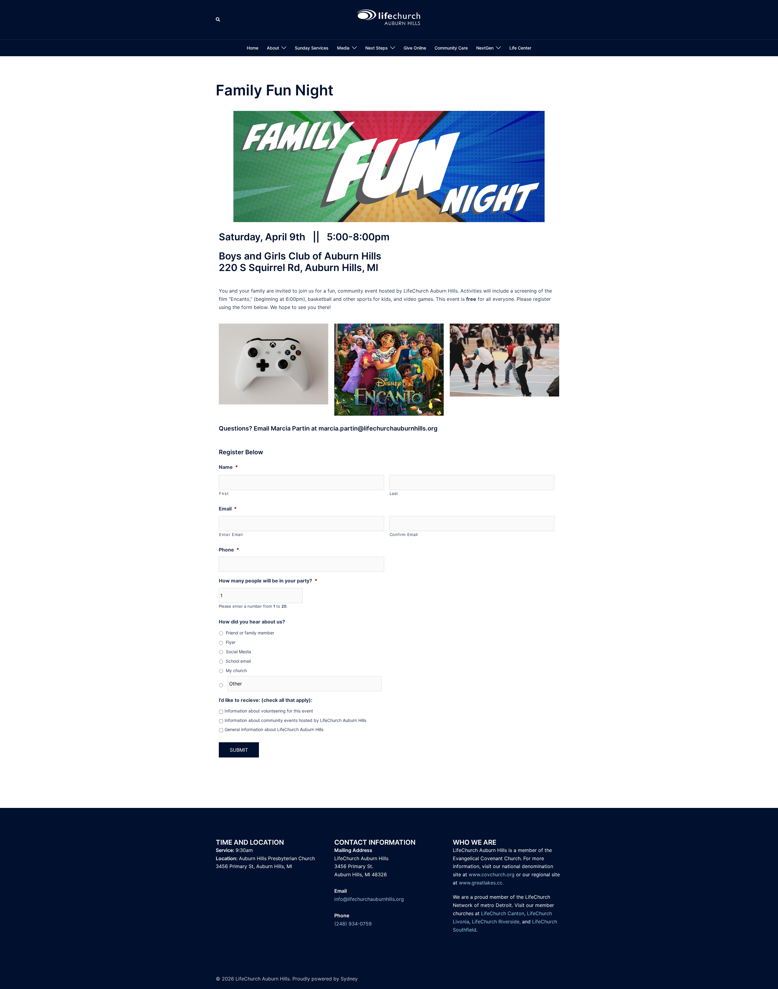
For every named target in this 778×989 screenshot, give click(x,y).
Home (252, 47)
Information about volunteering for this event (269, 710)
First (224, 493)
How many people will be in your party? (268, 581)
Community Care (451, 47)
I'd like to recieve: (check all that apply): (265, 700)
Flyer (231, 642)
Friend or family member (250, 632)
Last (394, 493)
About (273, 47)
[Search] (218, 19)
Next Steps (376, 47)
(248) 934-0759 (353, 924)
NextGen (485, 47)
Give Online (415, 47)
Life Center (520, 47)
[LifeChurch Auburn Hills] (389, 19)
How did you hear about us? (252, 622)
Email (228, 509)
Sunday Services (312, 47)
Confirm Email (404, 534)
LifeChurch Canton (502, 913)
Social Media (238, 651)
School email (238, 661)
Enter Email (231, 534)
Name (228, 467)
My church (236, 670)
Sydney (349, 979)
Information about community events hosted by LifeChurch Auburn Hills (295, 720)
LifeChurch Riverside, (496, 922)
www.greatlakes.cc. (481, 883)
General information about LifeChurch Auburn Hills (274, 729)
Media (343, 47)
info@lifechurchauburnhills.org (369, 899)
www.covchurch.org (492, 874)
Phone (229, 550)
